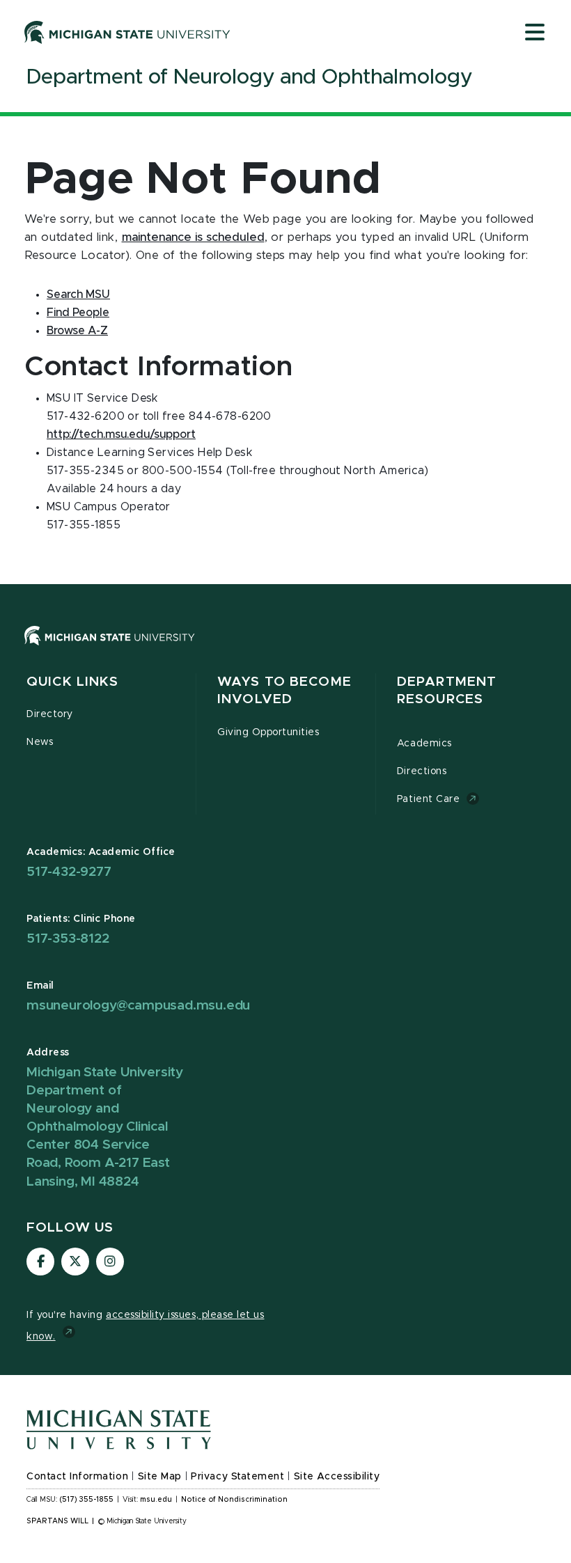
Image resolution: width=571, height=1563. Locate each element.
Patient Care (428, 799)
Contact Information (77, 1477)
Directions (421, 771)
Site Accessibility (337, 1477)
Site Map (160, 1477)
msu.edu (156, 1499)
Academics (424, 743)
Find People (78, 312)
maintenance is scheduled (193, 237)
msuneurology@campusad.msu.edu (138, 1005)
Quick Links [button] (72, 682)
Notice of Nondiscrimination (234, 1499)
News (39, 742)
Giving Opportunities (268, 732)
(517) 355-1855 (86, 1499)
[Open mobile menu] (535, 33)
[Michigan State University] (127, 32)
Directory (49, 714)
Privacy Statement (237, 1477)
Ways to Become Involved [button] (284, 691)
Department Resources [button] (446, 691)
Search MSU (78, 294)
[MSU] (109, 648)
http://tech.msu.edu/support (121, 434)
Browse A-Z (77, 330)
